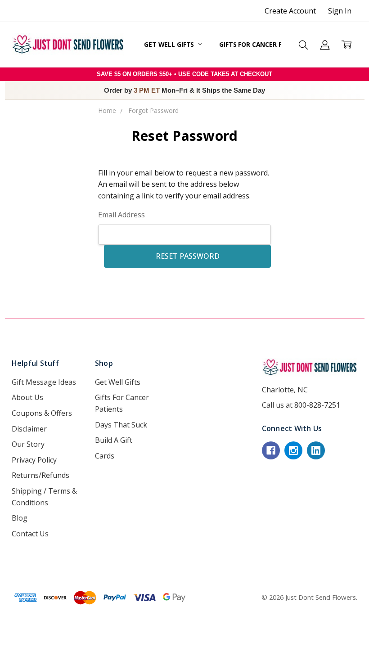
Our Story (28, 444)
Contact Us (30, 534)
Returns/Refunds (40, 475)
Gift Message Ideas (44, 382)
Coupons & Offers (42, 413)
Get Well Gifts (170, 44)
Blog (19, 518)
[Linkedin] (316, 450)
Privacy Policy (34, 460)
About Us (27, 397)
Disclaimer (29, 429)
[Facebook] (271, 450)
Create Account (290, 11)
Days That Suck (121, 425)
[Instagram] (293, 450)
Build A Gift (113, 440)
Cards (104, 456)
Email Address (121, 215)
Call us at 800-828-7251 (301, 405)
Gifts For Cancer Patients (265, 44)
